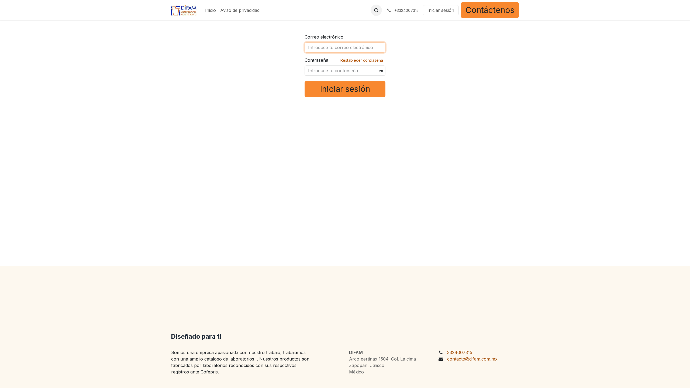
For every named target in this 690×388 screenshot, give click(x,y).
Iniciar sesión (440, 10)
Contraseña (316, 60)
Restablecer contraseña (361, 60)
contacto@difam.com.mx (472, 359)
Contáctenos (489, 10)
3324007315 (459, 352)
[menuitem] (210, 10)
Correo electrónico (324, 37)
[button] (376, 10)
